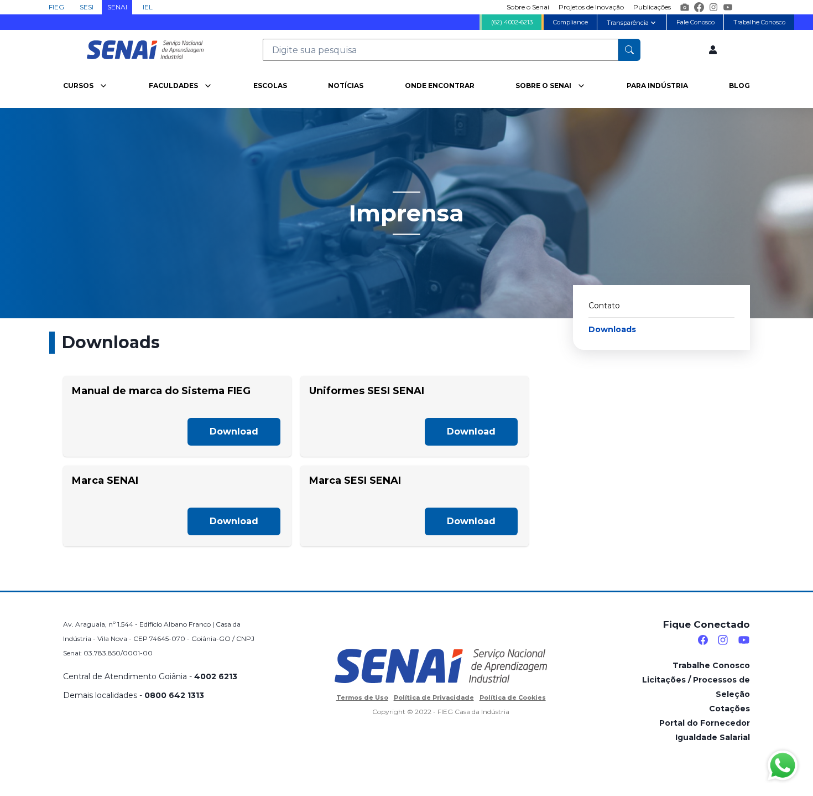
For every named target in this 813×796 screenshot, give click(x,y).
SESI (86, 7)
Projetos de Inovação (591, 7)
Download (234, 431)
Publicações (652, 7)
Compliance (570, 22)
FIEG (56, 7)
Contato (604, 306)
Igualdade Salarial (712, 737)
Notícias (345, 85)
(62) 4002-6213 (512, 22)
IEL (148, 7)
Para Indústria (657, 85)
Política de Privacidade (434, 697)
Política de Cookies (513, 697)
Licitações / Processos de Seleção (695, 687)
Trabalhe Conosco (759, 22)
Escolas (270, 85)
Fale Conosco (695, 22)
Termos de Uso (362, 697)
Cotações (729, 709)
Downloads (612, 329)
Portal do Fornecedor (704, 723)
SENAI (117, 7)
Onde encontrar (440, 85)
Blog (739, 85)
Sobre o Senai (528, 7)
